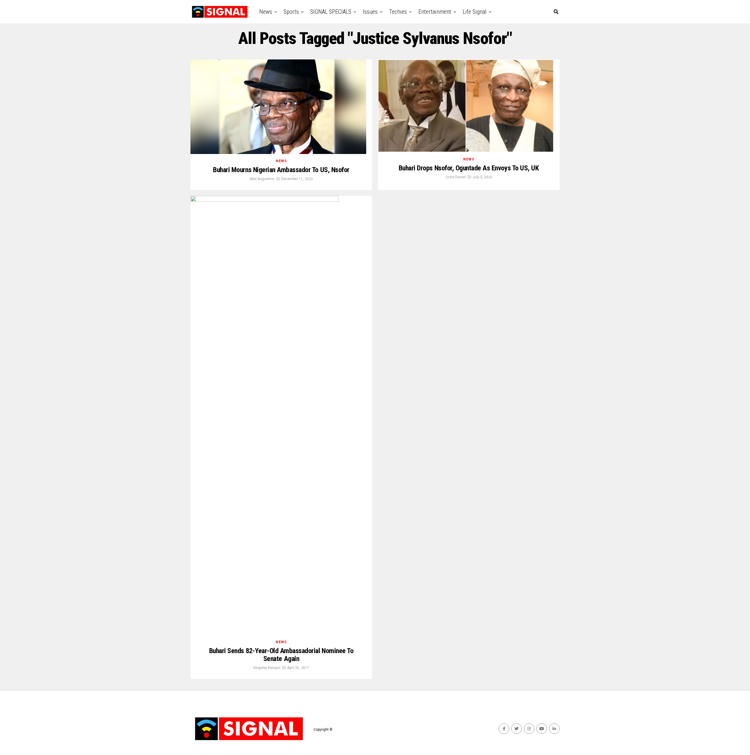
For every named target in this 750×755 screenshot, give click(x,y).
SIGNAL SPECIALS (330, 11)
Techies (398, 11)
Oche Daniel (456, 177)
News (265, 11)
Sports (291, 11)
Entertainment (434, 11)
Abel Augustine (262, 179)
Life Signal (475, 11)
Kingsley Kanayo (266, 668)
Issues (370, 11)
